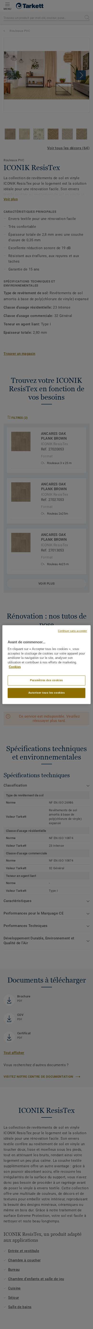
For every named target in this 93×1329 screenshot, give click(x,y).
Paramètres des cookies (46, 680)
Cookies (15, 667)
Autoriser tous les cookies (46, 692)
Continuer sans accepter (72, 630)
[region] (46, 664)
